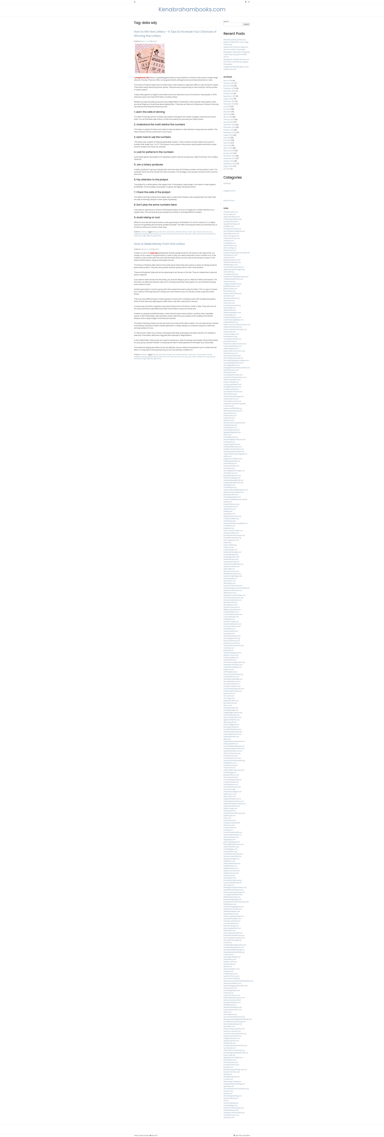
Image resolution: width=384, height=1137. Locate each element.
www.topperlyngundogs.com (234, 892)
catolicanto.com (229, 514)
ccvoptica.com (229, 954)
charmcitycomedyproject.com (234, 662)
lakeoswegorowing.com (232, 1081)
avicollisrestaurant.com (232, 787)
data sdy (155, 232)
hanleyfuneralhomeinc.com (234, 449)
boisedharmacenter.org (232, 538)
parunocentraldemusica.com (234, 1017)
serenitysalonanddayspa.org (234, 231)
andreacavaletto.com (231, 533)
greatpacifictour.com (231, 775)
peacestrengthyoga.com (233, 899)
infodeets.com (229, 226)
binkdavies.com (229, 619)
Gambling (143, 232)
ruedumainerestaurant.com (234, 645)
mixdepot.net (228, 971)
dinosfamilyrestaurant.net (233, 358)
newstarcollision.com (231, 466)
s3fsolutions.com (230, 372)
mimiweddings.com (231, 1105)
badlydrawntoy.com (231, 868)
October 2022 (229, 161)
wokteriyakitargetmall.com (233, 480)
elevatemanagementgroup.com (235, 1069)
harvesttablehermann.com (233, 363)
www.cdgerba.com (230, 1014)
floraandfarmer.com (231, 370)
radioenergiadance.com (232, 312)
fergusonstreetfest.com (232, 1036)
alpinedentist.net (230, 310)
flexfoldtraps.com (230, 904)
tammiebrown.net (230, 703)
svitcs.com (227, 818)
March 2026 (228, 80)
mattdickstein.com (230, 866)
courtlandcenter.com (231, 782)
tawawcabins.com (230, 413)
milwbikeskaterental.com (233, 732)
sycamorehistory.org (231, 976)
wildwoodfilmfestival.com (233, 327)
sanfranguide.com (230, 578)
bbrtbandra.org (229, 291)
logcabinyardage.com (231, 859)
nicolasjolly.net (229, 633)
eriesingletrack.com (231, 437)
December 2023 (229, 125)
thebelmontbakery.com (232, 262)
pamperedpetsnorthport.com (235, 439)
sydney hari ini (201, 234)
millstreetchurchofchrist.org (234, 1050)
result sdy (162, 234)
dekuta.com (228, 966)
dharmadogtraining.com (233, 1096)
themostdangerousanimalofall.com (237, 588)
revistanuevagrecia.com (232, 653)
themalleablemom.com (232, 681)
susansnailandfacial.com (233, 882)
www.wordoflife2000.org (233, 408)
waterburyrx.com (230, 794)
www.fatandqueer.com (232, 911)
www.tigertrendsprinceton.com (235, 887)
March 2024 (228, 117)
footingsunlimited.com (232, 921)
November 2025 (230, 91)
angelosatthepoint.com (232, 799)
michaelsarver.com (230, 473)
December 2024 (229, 101)
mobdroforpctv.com (231, 559)
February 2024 (229, 119)
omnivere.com (229, 241)
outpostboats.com (230, 550)
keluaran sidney (181, 232)
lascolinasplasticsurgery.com (234, 938)
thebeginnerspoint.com (232, 573)
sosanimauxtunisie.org (232, 305)
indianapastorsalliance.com (234, 801)
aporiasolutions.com (231, 837)
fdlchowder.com (229, 930)
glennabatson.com (230, 605)
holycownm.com (229, 768)
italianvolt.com (229, 420)
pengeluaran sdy (142, 77)
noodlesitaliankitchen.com (233, 279)
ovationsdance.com (231, 506)
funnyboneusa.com (231, 756)
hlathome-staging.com (232, 478)
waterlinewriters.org (231, 847)
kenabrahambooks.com (232, 624)
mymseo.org (228, 1091)
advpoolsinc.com (230, 796)
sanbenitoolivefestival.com (233, 564)
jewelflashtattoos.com (232, 286)
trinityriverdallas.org (231, 518)
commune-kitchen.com (232, 626)
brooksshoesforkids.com (233, 832)
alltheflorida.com (230, 1043)
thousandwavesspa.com (232, 779)
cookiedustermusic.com (232, 758)
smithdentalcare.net (231, 1110)
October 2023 (229, 130)
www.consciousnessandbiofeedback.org (238, 981)
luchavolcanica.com (231, 765)
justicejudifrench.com (231, 676)
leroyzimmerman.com (232, 1072)
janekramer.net (229, 693)
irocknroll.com (229, 406)
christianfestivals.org (231, 715)
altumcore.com (229, 825)
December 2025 (229, 88)
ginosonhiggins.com (231, 724)
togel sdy (150, 236)
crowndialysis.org (230, 487)
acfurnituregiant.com (231, 236)
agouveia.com (229, 1086)
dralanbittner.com (230, 427)
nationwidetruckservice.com (234, 770)
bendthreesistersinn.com (233, 751)
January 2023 (228, 153)
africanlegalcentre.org (232, 638)
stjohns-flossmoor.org (232, 753)
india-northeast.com (231, 382)
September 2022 (230, 163)
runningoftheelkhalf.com (233, 894)
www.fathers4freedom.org (233, 890)
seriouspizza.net (230, 820)
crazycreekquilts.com (231, 617)
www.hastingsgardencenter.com (236, 985)
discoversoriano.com (231, 571)
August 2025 (228, 99)
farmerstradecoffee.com (233, 856)
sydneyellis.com (229, 485)
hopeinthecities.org (231, 554)
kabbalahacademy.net (232, 461)
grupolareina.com (230, 341)
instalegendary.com (231, 274)
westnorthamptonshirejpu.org (235, 329)
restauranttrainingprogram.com (236, 490)
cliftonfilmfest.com (230, 394)
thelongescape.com (231, 708)
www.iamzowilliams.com (232, 983)
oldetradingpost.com (231, 348)
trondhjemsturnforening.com (235, 1021)
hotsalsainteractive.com (232, 229)
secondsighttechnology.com (234, 470)
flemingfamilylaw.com (232, 1077)
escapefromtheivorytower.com (235, 377)
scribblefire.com (229, 526)
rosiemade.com (229, 442)
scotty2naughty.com (231, 657)
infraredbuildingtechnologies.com (236, 360)
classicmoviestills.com (232, 566)
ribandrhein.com (230, 509)
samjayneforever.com (232, 1038)
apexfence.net (229, 1117)
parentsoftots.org (230, 851)
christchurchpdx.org (231, 621)
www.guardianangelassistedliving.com (238, 1019)
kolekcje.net (228, 511)
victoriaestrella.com (231, 777)
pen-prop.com (229, 885)
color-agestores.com (231, 540)
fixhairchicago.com (230, 808)
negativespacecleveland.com (234, 741)
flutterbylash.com (230, 1060)
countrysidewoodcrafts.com (234, 267)
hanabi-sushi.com (230, 962)
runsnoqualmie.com (231, 923)
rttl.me (226, 1100)
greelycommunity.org (232, 643)
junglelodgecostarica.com (233, 712)
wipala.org (227, 542)
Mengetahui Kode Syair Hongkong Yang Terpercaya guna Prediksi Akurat (237, 54)
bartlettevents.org (230, 336)
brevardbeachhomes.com (233, 375)
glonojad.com (229, 650)
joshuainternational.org (232, 880)
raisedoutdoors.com (231, 399)
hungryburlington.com (232, 686)
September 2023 (230, 132)
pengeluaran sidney (151, 234)
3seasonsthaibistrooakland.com (235, 523)
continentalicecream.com (233, 614)
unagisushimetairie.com (232, 284)
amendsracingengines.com (234, 906)
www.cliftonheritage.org (233, 940)
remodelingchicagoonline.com (235, 945)
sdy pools (188, 234)
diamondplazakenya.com (233, 1024)
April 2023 (227, 145)
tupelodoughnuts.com (232, 444)
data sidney (162, 232)
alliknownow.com (230, 593)
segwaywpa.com (230, 839)
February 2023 (229, 151)
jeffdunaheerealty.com (232, 897)
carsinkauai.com (230, 1048)
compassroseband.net (232, 823)
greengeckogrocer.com (232, 475)
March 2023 (228, 148)
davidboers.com (229, 861)
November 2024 (230, 104)
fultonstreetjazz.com (231, 334)
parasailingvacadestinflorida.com (236, 1053)
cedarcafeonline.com (231, 233)
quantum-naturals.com (232, 1031)
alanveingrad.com (230, 722)
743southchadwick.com (232, 379)
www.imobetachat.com (232, 863)
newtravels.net (229, 257)
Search (226, 21)
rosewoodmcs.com (230, 974)
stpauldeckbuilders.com (232, 918)
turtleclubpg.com (230, 772)
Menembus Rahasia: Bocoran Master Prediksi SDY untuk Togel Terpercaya (236, 42)
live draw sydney (201, 232)
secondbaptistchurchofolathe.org (236, 1088)
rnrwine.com (228, 1079)
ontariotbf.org (229, 272)
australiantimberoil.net (232, 356)
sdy (175, 234)
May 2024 (227, 112)
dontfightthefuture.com (232, 387)
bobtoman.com (229, 303)
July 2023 (227, 138)
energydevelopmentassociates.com (237, 367)
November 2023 (230, 127)
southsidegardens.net (232, 990)
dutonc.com (228, 705)
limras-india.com (230, 214)
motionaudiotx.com (231, 1098)
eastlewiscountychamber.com (235, 595)
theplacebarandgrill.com (233, 791)
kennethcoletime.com (232, 684)
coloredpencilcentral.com (233, 391)
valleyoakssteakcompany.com (235, 803)
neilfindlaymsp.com (231, 784)
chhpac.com (228, 1093)
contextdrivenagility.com (233, 667)
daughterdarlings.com (232, 224)
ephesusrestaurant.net (232, 1000)
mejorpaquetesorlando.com (234, 451)
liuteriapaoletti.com (231, 744)
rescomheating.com (231, 1103)
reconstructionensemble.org (234, 760)
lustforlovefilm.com (231, 631)
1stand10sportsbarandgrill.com (235, 454)
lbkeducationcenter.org (232, 516)
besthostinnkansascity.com (234, 1108)
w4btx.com (227, 456)
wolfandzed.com (230, 964)
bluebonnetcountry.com (233, 293)
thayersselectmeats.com (233, 835)
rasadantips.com (230, 243)
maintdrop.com (229, 300)
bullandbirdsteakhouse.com (234, 935)
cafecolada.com (229, 569)
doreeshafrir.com (230, 660)
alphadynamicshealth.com (233, 1057)
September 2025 (230, 96)
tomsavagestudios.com (232, 497)
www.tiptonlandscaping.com (234, 950)
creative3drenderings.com (233, 854)
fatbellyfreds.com (230, 1005)
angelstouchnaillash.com (233, 459)
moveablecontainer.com (232, 339)
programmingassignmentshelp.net (237, 253)
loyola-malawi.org (230, 545)
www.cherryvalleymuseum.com (235, 344)
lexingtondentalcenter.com (234, 482)
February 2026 (229, 83)
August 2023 (228, 135)
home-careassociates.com (233, 530)
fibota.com (227, 1012)
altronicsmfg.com (230, 248)
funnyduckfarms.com (231, 1065)
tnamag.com (228, 830)
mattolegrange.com (231, 710)
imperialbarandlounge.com (234, 396)
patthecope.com (230, 815)
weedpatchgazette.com (232, 432)
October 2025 (229, 93)
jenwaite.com (228, 1067)
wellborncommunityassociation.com (237, 324)
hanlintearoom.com (231, 1062)
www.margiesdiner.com (232, 928)
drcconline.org (229, 789)
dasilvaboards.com (230, 602)
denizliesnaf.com (230, 811)
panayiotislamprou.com (232, 317)
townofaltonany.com (231, 736)
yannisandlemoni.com (232, 430)
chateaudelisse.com (231, 322)
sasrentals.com (229, 468)
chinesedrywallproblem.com (234, 748)
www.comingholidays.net (233, 576)
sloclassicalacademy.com (233, 600)
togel (144, 236)
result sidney (170, 234)
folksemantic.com (230, 415)
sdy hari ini (180, 234)
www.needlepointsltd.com (233, 933)
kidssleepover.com (230, 255)
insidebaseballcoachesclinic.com (235, 1045)
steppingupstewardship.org (234, 952)
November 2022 (230, 158)
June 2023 (227, 140)
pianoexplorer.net (230, 988)
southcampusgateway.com (233, 320)
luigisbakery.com (230, 959)
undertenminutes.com (232, 238)
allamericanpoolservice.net (234, 492)
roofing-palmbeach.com (232, 384)
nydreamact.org (229, 281)
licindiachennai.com (231, 221)
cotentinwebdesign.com (232, 346)
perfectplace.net (230, 521)
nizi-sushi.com (229, 696)
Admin (155, 41)
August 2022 (228, 166)
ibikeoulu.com (229, 669)
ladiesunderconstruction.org (234, 351)
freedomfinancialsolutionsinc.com (236, 902)
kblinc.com (227, 435)
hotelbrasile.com (230, 332)
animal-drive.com (230, 827)
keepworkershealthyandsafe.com (236, 276)
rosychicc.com (229, 547)
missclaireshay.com (231, 212)
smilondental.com (230, 463)
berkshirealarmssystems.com (234, 423)
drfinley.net (228, 1074)
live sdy (209, 232)
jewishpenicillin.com (231, 494)
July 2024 (227, 106)
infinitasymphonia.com (232, 636)
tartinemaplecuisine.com (233, 691)
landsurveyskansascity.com (234, 916)
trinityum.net (228, 993)
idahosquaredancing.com (233, 411)
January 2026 (228, 86)
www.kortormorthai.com (233, 909)
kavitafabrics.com (230, 763)
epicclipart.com (229, 296)
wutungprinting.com (231, 727)
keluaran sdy (171, 232)
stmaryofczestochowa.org (233, 674)
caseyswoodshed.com (232, 806)
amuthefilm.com (229, 629)
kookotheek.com (230, 315)
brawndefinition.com (231, 612)
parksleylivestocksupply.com (234, 535)
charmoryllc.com (230, 581)
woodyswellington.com (232, 1002)
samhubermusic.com (231, 1115)
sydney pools (211, 234)
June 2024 (227, 109)
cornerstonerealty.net (232, 978)
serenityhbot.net (230, 878)
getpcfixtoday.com (230, 288)
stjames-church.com (231, 655)
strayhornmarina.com (232, 607)
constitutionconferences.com (234, 813)
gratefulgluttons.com (231, 557)
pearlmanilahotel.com (232, 298)
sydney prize (138, 236)
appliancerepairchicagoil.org (234, 269)
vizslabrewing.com (230, 425)
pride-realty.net (229, 1055)
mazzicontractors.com (232, 995)
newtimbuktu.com (230, 245)
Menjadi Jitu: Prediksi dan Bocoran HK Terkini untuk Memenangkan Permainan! (236, 61)
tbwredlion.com (229, 1026)
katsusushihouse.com (232, 641)
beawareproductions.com (233, 665)
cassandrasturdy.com (231, 562)
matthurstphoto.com (231, 1041)
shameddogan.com (231, 849)
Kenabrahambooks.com (192, 9)
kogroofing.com (229, 308)
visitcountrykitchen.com (232, 717)
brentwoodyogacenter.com (234, 947)
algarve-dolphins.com (232, 720)
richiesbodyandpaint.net (233, 219)
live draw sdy (191, 232)
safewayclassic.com (231, 264)
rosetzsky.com (229, 648)
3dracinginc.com (230, 583)
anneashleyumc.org (231, 914)
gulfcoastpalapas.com (232, 842)
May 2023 (227, 143)
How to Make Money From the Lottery (159, 244)
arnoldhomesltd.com (231, 389)
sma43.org (227, 942)
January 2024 (228, 122)
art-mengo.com (229, 698)
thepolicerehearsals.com (233, 590)
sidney (194, 234)
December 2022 (229, 156)
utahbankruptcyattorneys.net (235, 403)
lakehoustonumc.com (232, 871)
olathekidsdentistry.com (232, 447)
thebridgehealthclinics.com (234, 844)
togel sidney (157, 236)
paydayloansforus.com (232, 260)
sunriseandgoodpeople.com (234, 746)
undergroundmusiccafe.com (234, 1112)
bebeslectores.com (231, 353)
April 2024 (227, 114)
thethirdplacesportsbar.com (234, 997)
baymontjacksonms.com (233, 734)
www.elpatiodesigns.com (233, 1007)
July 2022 (227, 169)
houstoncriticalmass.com (233, 585)
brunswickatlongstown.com (234, 688)
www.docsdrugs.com (231, 926)
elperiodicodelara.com (232, 217)
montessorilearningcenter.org (235, 1033)
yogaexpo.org (229, 528)
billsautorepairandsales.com (234, 1029)
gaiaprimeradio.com (231, 700)
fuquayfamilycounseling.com (234, 1084)
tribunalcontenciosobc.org (233, 597)
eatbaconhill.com (230, 250)
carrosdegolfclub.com (232, 365)
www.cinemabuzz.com (232, 969)
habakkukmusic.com (231, 873)
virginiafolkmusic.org (231, 504)
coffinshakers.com (230, 672)
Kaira (147, 1135)
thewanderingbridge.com (233, 679)
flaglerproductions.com (232, 609)
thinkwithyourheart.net (232, 401)
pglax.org (227, 739)
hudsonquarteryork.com (233, 1009)
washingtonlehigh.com (232, 957)
